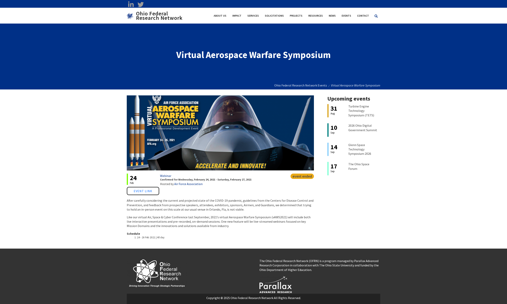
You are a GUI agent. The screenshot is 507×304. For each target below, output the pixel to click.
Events (346, 15)
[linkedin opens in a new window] (131, 4)
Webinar (165, 176)
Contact (363, 15)
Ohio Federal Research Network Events (300, 85)
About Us (220, 15)
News (332, 15)
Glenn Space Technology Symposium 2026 (359, 149)
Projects (296, 15)
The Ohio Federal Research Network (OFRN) (289, 261)
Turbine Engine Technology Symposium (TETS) (361, 110)
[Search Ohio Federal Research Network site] (376, 16)
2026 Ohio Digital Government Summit (362, 128)
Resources (315, 15)
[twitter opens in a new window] (140, 4)
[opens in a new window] (275, 284)
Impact (236, 15)
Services (253, 15)
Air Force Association (188, 184)
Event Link (143, 191)
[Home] (131, 16)
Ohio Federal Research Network (159, 15)
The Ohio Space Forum (358, 166)
